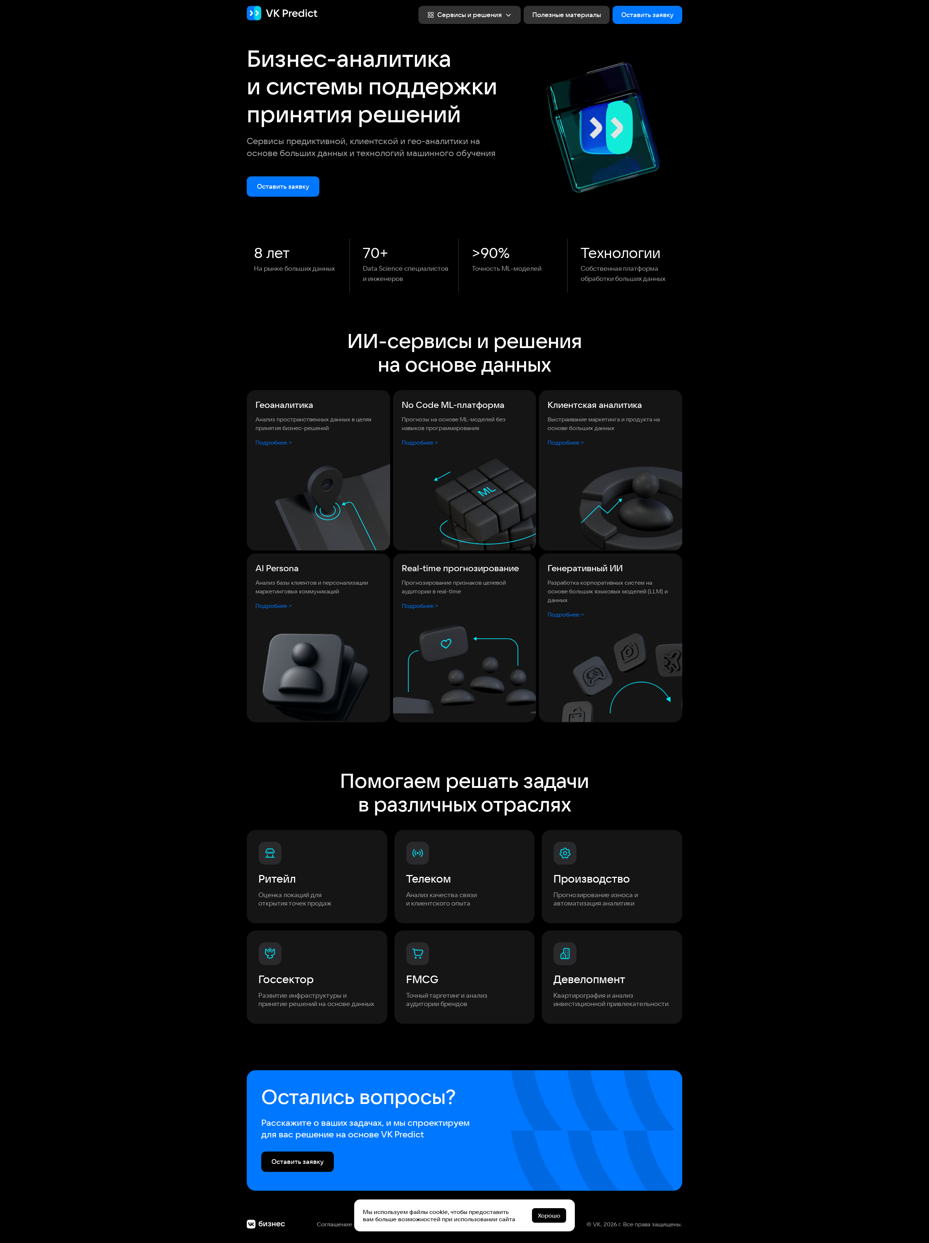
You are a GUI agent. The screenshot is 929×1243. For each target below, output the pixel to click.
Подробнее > (273, 442)
